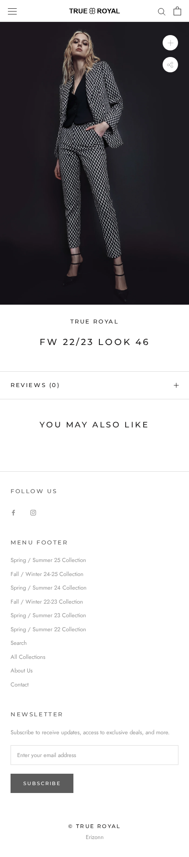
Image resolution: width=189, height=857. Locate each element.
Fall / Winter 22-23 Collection (47, 601)
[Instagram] (33, 511)
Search (19, 643)
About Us (22, 670)
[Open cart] (177, 11)
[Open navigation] (12, 10)
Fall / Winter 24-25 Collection (47, 574)
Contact (20, 684)
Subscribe (42, 783)
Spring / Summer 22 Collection (48, 629)
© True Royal (94, 826)
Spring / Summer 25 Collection (48, 560)
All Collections (28, 657)
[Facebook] (13, 511)
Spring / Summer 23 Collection (48, 615)
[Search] (162, 11)
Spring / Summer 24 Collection (49, 587)
